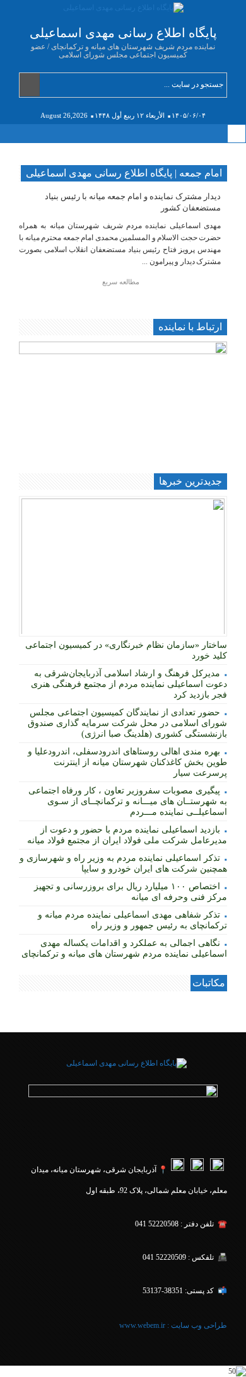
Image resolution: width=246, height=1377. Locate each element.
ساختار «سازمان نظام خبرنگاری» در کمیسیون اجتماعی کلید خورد (126, 650)
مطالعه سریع (121, 281)
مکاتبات (208, 982)
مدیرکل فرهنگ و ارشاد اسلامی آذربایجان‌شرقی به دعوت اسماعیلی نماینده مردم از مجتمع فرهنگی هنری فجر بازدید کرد (129, 684)
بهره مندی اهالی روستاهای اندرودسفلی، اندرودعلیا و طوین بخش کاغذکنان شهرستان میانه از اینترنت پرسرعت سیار (127, 762)
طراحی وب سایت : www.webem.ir (172, 1325)
